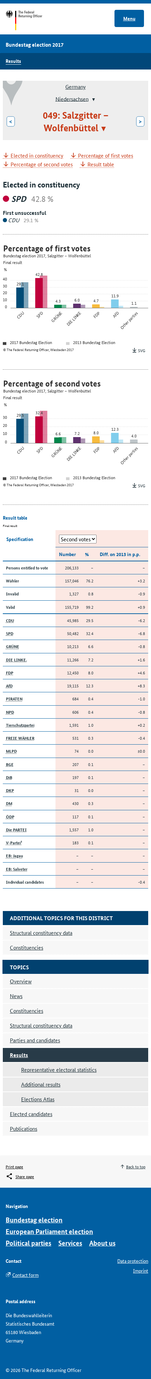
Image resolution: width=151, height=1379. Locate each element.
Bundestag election (34, 1219)
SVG (141, 350)
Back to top (135, 1166)
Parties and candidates (35, 1040)
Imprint (140, 1270)
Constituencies (26, 1010)
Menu (129, 18)
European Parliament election (49, 1231)
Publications (23, 1128)
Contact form (25, 1274)
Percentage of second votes (42, 164)
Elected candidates (31, 1113)
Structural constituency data (41, 1025)
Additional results (40, 1084)
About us (102, 1243)
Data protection (132, 1260)
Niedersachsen (71, 98)
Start (31, 20)
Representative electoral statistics (59, 1069)
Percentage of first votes (105, 155)
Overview (21, 981)
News (16, 995)
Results (13, 60)
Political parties (28, 1243)
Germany (75, 86)
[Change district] (93, 99)
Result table (100, 164)
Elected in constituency (37, 155)
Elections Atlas (37, 1099)
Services (70, 1243)
